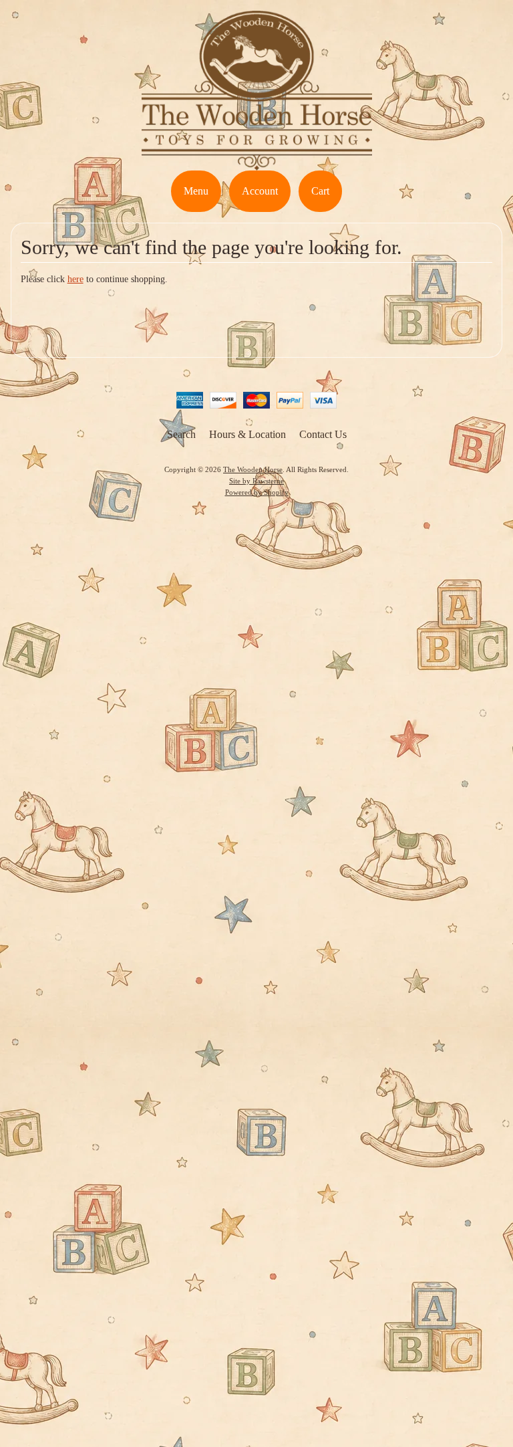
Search (181, 434)
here (75, 279)
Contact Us (323, 434)
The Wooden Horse (253, 469)
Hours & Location (247, 434)
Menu (196, 191)
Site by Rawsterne (256, 481)
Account (260, 191)
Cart (320, 191)
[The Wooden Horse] (257, 162)
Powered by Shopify (257, 492)
